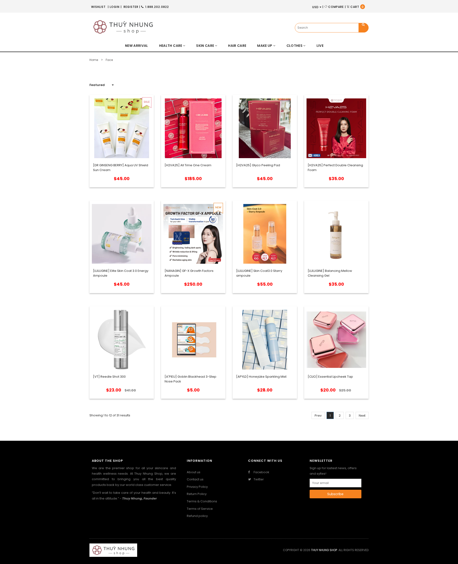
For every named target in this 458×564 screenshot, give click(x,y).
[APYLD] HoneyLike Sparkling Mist (261, 376)
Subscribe (335, 494)
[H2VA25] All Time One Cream (188, 165)
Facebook (261, 472)
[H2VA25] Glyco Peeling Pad (258, 165)
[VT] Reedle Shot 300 (109, 376)
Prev (318, 415)
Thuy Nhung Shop (324, 550)
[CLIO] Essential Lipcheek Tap (330, 376)
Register (131, 7)
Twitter (258, 479)
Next (362, 415)
